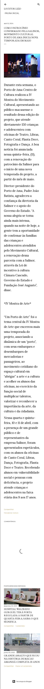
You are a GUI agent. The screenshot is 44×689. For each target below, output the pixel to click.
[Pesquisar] (38, 3)
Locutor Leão (12, 8)
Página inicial (12, 13)
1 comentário (20, 626)
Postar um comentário (24, 666)
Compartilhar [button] (9, 509)
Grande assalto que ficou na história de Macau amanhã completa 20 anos (22, 658)
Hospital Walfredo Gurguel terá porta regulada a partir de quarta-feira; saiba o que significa (21, 615)
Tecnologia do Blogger (24, 681)
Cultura (15, 513)
